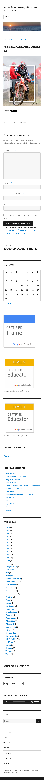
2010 (7, 534)
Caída (8, 501)
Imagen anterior (9, 39)
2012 (7, 540)
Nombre (7, 183)
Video (8, 654)
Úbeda (8, 645)
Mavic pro (10, 606)
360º (8, 561)
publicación (11, 627)
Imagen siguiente (23, 39)
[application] (22, 702)
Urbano (9, 648)
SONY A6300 (11, 639)
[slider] (37, 702)
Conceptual (10, 591)
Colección (10, 588)
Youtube (7, 764)
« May (10, 303)
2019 (7, 558)
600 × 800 (22, 123)
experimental (11, 594)
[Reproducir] (6, 702)
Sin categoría (11, 636)
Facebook (7, 732)
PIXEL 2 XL (10, 621)
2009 (8, 531)
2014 (7, 546)
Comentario (9, 151)
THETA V (9, 642)
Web (5, 204)
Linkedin (7, 748)
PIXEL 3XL (10, 624)
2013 (7, 543)
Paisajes (9, 615)
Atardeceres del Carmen (16, 477)
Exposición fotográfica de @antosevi (16, 770)
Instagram (7, 753)
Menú (7, 17)
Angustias (10, 492)
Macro (8, 603)
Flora (8, 600)
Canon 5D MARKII (13, 579)
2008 (8, 528)
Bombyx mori (11, 474)
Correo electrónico (13, 194)
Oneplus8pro (11, 612)
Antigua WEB (11, 567)
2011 (7, 537)
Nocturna (10, 609)
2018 (7, 555)
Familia (9, 597)
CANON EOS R (11, 582)
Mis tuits (7, 456)
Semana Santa (11, 633)
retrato (9, 630)
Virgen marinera (13, 480)
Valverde (9, 651)
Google (6, 743)
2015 (7, 549)
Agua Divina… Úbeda (14, 504)
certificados (11, 585)
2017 (7, 552)
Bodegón (9, 576)
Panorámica (11, 618)
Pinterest (7, 758)
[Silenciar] (32, 702)
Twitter (6, 737)
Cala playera (11, 483)
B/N (7, 573)
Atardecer (10, 570)
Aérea (8, 564)
